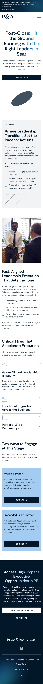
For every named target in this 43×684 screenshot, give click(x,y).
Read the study (8, 10)
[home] (8, 16)
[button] (39, 17)
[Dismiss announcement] (40, 3)
